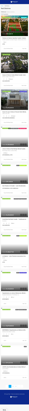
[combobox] (11, 11)
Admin (5, 303)
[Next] (19, 386)
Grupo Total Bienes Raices (8, 48)
